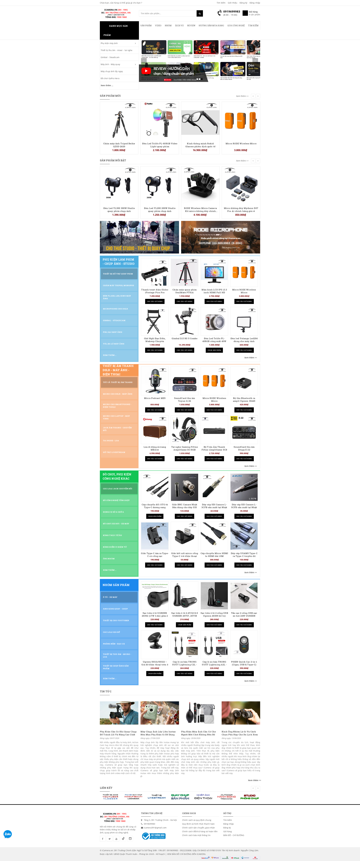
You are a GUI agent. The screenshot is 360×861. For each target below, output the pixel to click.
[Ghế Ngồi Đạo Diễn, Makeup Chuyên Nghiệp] (154, 321)
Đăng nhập (255, 2)
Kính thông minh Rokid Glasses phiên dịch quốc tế (160, 145)
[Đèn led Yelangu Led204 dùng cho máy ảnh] (244, 321)
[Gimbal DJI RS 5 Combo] (184, 321)
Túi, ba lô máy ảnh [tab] (113, 343)
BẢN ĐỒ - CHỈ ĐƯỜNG (233, 835)
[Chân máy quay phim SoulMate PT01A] (184, 272)
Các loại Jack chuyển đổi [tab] (117, 488)
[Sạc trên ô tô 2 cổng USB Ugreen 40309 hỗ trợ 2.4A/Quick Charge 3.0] (214, 595)
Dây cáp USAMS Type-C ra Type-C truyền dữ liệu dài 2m (244, 556)
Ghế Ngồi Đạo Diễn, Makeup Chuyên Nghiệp (155, 341)
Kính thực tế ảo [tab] (112, 535)
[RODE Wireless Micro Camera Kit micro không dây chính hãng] (160, 185)
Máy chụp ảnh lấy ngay (112, 71)
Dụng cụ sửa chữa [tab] (113, 512)
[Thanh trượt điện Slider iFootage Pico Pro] (154, 272)
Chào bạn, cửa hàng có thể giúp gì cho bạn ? (121, 2)
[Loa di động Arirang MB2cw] (154, 429)
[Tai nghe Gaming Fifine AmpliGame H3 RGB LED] (184, 429)
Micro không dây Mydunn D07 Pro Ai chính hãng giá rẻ (200, 209)
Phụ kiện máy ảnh (109, 43)
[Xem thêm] (250, 357)
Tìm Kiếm (253, 25)
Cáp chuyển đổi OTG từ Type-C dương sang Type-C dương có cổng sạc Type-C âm (155, 508)
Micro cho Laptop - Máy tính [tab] (116, 417)
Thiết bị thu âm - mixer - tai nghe (116, 50)
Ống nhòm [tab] (109, 558)
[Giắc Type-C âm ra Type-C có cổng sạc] (154, 536)
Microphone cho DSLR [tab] (115, 308)
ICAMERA (201, 854)
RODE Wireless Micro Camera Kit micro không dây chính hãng (159, 209)
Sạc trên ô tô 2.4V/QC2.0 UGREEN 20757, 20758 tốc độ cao (184, 616)
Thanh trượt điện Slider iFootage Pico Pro (154, 291)
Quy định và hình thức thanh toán (198, 823)
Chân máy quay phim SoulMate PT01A (184, 291)
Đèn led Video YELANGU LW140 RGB (241, 171)
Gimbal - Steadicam (110, 57)
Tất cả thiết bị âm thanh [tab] (117, 382)
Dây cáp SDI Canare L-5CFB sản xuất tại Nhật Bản (244, 507)
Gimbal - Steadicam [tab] (114, 320)
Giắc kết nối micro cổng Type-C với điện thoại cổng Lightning (184, 556)
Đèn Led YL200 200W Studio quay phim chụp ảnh (119, 209)
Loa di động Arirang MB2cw (155, 448)
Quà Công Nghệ (236, 25)
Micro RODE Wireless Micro (200, 143)
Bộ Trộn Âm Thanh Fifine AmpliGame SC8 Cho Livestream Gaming (214, 449)
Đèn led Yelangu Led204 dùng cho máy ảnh (244, 340)
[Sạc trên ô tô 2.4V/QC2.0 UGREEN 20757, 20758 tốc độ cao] (184, 595)
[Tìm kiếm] (200, 13)
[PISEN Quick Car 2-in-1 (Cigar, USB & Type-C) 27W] (244, 644)
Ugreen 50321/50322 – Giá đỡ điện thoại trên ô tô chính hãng (154, 664)
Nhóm (168, 25)
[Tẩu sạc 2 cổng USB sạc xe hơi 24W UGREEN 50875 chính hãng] (244, 595)
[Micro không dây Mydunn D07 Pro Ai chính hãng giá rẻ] (200, 185)
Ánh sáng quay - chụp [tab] (115, 608)
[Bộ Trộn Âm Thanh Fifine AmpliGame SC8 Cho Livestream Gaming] (214, 429)
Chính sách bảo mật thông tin (196, 835)
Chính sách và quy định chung (196, 820)
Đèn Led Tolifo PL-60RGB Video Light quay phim (119, 145)
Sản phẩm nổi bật (113, 160)
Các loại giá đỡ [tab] (111, 632)
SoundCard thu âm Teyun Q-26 (184, 399)
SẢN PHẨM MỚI (110, 95)
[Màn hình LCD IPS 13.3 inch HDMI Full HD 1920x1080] (214, 272)
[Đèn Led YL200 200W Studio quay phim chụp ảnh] (119, 185)
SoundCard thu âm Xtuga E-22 (244, 448)
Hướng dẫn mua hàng (211, 25)
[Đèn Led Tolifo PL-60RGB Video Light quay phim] (119, 120)
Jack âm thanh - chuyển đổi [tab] (117, 429)
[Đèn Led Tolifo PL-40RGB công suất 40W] (214, 321)
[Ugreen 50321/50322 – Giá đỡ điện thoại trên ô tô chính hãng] (154, 644)
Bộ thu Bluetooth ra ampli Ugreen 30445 (244, 399)
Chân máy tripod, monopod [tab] (118, 285)
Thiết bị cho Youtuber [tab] (116, 620)
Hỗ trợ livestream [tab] (114, 452)
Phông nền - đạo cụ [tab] (114, 643)
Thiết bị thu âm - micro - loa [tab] (117, 655)
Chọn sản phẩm (214, 350)
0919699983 (149, 823)
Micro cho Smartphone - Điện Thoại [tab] (117, 405)
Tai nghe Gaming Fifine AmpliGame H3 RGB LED (184, 449)
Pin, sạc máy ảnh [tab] (112, 332)
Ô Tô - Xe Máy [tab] (110, 597)
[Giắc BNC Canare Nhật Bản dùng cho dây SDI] (184, 487)
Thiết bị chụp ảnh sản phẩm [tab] (116, 667)
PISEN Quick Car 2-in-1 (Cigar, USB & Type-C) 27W (244, 664)
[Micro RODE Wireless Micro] (200, 120)
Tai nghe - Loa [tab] (111, 440)
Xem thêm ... (107, 85)
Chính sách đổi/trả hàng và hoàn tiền (200, 831)
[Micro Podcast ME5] (154, 380)
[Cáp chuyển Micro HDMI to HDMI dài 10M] (214, 536)
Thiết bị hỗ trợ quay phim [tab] (118, 273)
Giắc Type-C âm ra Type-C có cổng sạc (154, 555)
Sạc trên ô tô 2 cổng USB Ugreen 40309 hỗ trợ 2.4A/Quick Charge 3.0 (214, 616)
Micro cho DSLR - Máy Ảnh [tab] (117, 394)
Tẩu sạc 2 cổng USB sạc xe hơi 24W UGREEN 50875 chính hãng (244, 616)
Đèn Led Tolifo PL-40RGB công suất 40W (214, 340)
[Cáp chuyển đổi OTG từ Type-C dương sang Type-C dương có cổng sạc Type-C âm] (154, 487)
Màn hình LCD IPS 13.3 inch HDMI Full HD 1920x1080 (214, 292)
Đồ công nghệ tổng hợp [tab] (116, 500)
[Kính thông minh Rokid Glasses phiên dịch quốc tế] (160, 120)
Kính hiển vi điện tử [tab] (115, 547)
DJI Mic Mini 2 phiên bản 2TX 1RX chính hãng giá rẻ (241, 106)
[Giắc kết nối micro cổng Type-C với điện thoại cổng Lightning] (184, 536)
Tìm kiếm (221, 2)
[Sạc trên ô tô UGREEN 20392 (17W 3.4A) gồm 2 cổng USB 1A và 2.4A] (154, 595)
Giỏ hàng (227, 831)
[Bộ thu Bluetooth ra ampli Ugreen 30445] (244, 380)
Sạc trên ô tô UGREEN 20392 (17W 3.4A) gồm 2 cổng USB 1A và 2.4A (155, 616)
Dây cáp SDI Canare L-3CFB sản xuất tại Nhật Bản (214, 507)
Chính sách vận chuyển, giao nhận (198, 827)
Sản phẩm (146, 25)
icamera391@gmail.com (155, 827)
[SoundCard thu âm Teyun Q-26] (184, 380)
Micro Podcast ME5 (155, 398)
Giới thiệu (232, 2)
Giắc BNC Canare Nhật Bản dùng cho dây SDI (184, 506)
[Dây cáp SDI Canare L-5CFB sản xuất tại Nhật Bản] (244, 487)
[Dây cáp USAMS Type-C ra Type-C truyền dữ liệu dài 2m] (244, 536)
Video (158, 25)
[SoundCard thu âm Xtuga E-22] (244, 429)
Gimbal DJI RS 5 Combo (184, 338)
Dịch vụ (179, 25)
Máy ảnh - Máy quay (110, 64)
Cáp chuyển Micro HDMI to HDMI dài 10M (214, 555)
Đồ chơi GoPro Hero (110, 78)
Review (191, 25)
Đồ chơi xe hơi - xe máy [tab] (116, 523)
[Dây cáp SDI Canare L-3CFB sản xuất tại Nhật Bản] (214, 487)
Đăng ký (243, 2)
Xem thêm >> (242, 96)
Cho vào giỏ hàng (155, 301)
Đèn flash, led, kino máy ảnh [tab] (117, 297)
